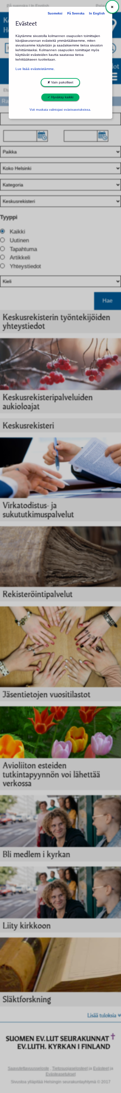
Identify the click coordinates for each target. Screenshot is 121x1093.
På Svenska (75, 13)
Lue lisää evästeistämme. (35, 69)
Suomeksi (55, 13)
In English (97, 13)
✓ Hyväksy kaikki (60, 97)
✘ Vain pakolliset (60, 82)
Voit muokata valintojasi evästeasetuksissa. (60, 109)
